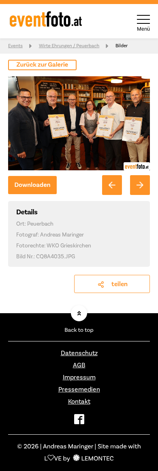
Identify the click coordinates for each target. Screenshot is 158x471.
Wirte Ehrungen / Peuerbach (69, 46)
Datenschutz (79, 353)
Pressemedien (79, 389)
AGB (79, 365)
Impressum (79, 377)
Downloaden (32, 185)
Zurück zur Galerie (42, 65)
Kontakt (79, 402)
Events (15, 46)
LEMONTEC (97, 459)
